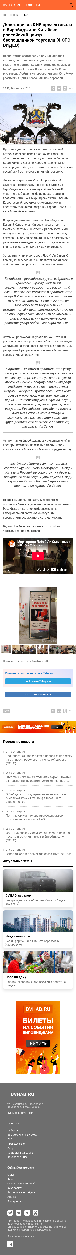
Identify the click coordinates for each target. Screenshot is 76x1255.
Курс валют (14, 1187)
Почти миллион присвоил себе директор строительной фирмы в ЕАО (34, 817)
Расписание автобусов (21, 1192)
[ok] (35, 1213)
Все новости (11, 15)
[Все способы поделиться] (71, 88)
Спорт (11, 1148)
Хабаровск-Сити (17, 1157)
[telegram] (10, 1213)
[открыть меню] (64, 5)
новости (32, 5)
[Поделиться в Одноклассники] (65, 88)
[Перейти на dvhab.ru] (12, 5)
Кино (10, 1179)
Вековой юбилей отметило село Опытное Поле (38, 854)
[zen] (27, 1213)
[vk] (18, 1213)
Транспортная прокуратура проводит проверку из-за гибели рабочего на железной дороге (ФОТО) (39, 759)
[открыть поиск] (71, 5)
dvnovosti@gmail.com (20, 1112)
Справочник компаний (21, 1183)
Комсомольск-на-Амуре (22, 1134)
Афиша (11, 1196)
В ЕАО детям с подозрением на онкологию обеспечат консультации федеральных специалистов (36, 798)
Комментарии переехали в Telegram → (32, 673)
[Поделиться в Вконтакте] (59, 88)
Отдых (11, 1174)
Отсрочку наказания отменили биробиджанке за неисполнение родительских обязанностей (38, 779)
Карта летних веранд (20, 1152)
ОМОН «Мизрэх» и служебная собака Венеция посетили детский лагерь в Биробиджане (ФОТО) (38, 836)
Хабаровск (14, 1130)
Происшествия (16, 1143)
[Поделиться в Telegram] (53, 88)
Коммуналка (15, 1201)
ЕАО (26, 15)
